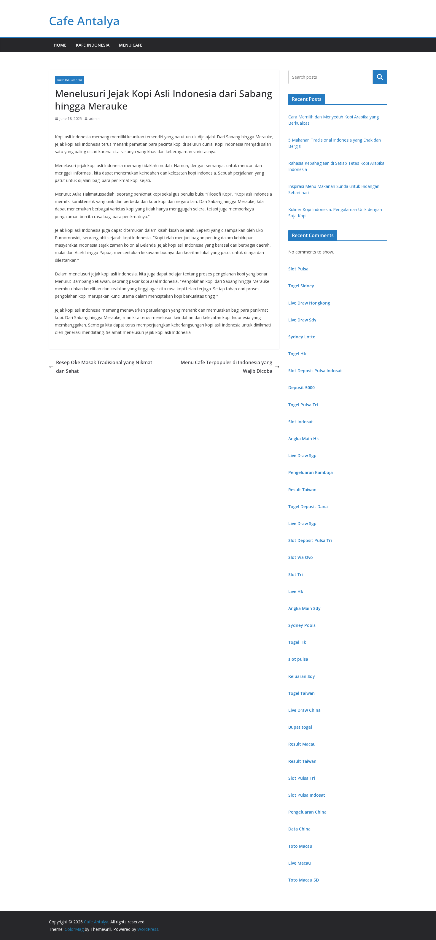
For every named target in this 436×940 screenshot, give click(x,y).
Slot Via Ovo (300, 557)
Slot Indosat (300, 421)
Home (60, 45)
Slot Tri (295, 574)
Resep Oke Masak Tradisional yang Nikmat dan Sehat (104, 366)
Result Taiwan (302, 489)
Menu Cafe (130, 45)
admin (94, 118)
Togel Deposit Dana (308, 506)
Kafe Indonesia (92, 45)
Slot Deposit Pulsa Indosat (315, 370)
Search (380, 77)
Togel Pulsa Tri (303, 405)
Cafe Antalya (84, 20)
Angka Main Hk (303, 438)
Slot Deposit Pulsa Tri (310, 540)
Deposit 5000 (301, 387)
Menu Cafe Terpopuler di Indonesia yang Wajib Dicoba (226, 366)
